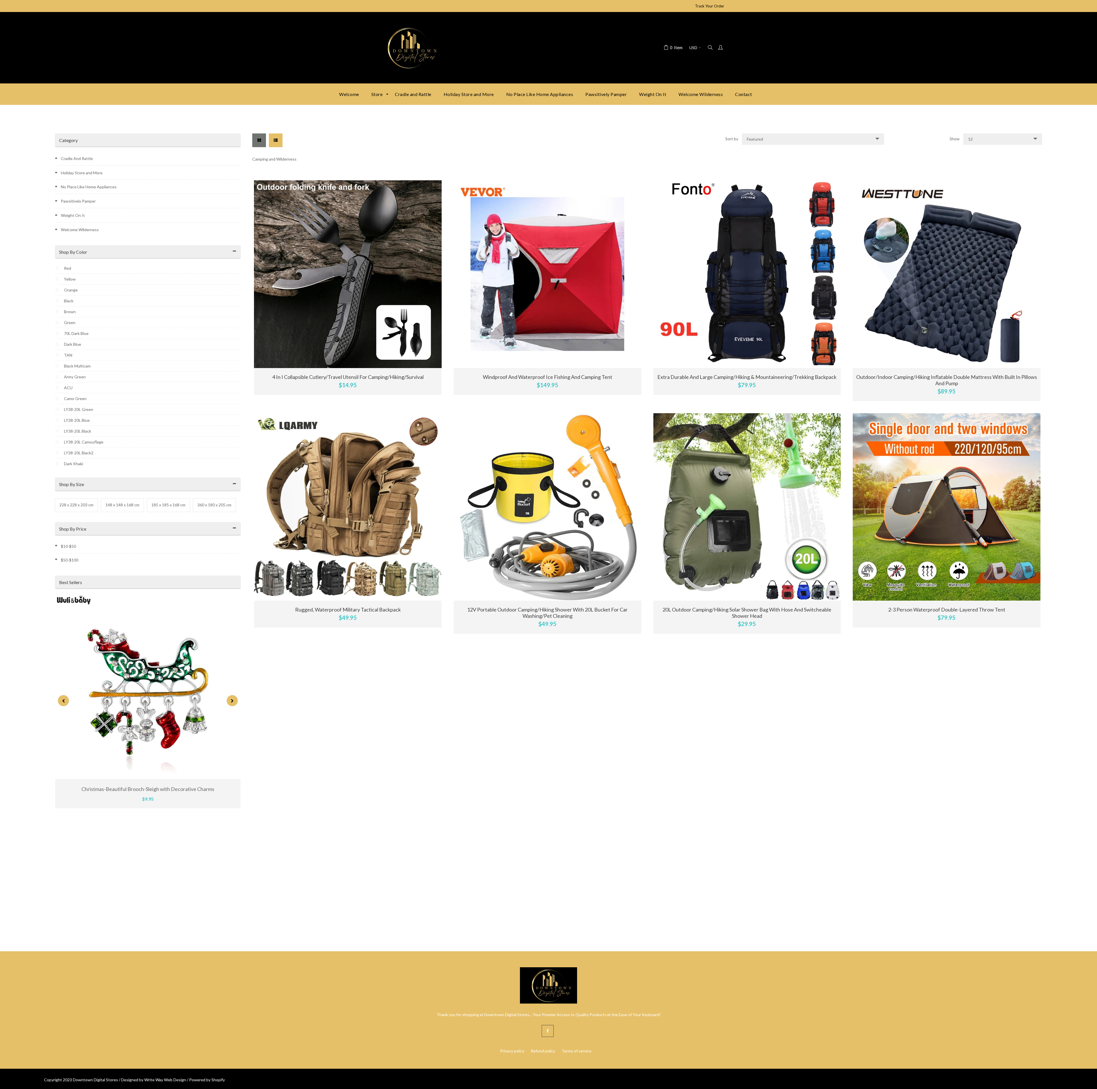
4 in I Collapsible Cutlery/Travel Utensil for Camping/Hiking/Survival (348, 377)
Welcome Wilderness (80, 229)
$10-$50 (68, 546)
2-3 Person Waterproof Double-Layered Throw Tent (946, 609)
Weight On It (73, 215)
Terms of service (576, 1050)
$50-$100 (69, 560)
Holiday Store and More (82, 172)
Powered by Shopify (207, 1079)
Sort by (731, 138)
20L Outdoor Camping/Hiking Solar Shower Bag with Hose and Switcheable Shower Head (746, 612)
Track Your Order (709, 6)
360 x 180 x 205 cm (214, 504)
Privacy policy (512, 1050)
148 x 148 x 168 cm (122, 504)
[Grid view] (259, 140)
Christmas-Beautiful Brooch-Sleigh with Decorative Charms (147, 789)
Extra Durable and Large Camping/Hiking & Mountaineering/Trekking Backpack (746, 377)
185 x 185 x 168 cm (168, 504)
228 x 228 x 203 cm (76, 504)
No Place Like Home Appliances (89, 186)
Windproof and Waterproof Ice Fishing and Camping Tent (547, 377)
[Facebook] (548, 1031)
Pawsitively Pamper (78, 201)
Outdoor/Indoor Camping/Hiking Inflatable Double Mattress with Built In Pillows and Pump (946, 380)
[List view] (276, 140)
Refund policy (543, 1050)
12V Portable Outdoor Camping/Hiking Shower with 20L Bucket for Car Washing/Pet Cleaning (547, 612)
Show (955, 138)
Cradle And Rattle (77, 158)
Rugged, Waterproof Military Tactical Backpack (348, 609)
